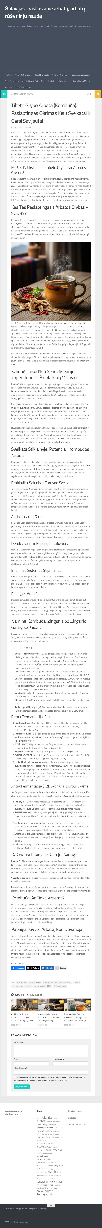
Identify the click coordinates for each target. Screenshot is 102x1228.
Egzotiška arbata (12, 81)
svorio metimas (41, 1175)
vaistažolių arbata (45, 1178)
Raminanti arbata (42, 1166)
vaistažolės (43, 1181)
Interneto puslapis (20, 1068)
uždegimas (57, 1175)
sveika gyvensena (52, 1169)
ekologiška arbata (42, 1134)
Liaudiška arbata (42, 75)
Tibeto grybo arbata (60, 986)
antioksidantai (47, 1117)
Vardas (17, 1059)
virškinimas (56, 1181)
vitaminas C (40, 1188)
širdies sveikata (51, 1188)
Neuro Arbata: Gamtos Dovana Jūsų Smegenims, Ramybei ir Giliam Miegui (75, 1017)
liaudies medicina (53, 1150)
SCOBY (49, 986)
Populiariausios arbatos (80, 75)
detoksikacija (51, 1131)
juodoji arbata (44, 1146)
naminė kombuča (30, 986)
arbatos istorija (42, 1125)
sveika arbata (41, 1169)
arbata (41, 1121)
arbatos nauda (54, 1124)
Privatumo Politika (23, 87)
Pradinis (8, 75)
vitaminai (57, 1185)
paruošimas (52, 1162)
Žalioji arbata (63, 81)
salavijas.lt (19, 128)
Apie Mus (8, 87)
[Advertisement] (51, 53)
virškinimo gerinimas (45, 1185)
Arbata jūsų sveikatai (22, 94)
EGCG (58, 1131)
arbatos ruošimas (59, 1128)
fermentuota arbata (35, 982)
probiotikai (41, 986)
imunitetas (42, 1140)
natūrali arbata (47, 1153)
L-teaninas (40, 1150)
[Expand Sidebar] (4, 94)
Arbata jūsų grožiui (30, 81)
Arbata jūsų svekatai (23, 75)
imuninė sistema (56, 1137)
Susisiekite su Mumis (81, 81)
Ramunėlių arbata (56, 1165)
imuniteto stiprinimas (46, 1143)
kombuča (77, 982)
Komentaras (19, 1042)
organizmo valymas (42, 1162)
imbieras (56, 1134)
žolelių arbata (45, 1194)
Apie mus (72, 1118)
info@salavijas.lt (11, 1114)
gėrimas (50, 1134)
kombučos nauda (17, 986)
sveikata (54, 1171)
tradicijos (49, 1175)
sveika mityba (42, 1172)
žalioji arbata (45, 1191)
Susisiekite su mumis (76, 1124)
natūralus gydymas (45, 1159)
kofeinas (54, 1147)
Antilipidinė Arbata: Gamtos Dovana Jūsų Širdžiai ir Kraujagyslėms (22, 1017)
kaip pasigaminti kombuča (63, 982)
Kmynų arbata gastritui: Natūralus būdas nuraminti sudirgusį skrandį (49, 1017)
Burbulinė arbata (48, 81)
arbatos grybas (22, 982)
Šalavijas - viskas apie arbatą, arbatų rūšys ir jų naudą (45, 12)
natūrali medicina (44, 1156)
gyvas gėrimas (48, 982)
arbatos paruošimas (45, 1128)
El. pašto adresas (59, 1059)
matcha (39, 1153)
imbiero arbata (42, 1137)
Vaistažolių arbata (59, 75)
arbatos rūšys (41, 1131)
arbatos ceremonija (53, 1122)
